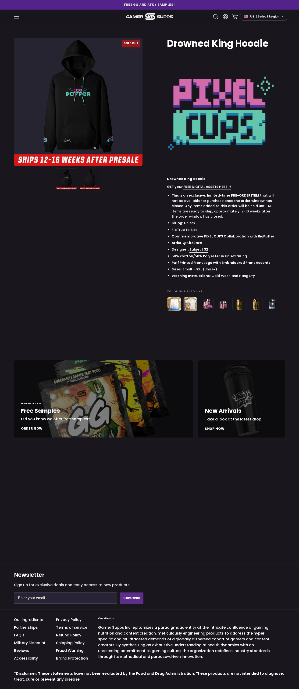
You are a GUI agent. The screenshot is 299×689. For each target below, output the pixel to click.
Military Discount (30, 643)
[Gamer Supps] (149, 16)
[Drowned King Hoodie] (66, 179)
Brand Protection (72, 658)
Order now (32, 429)
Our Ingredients (28, 619)
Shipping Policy (70, 643)
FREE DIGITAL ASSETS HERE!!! (207, 187)
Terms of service (71, 627)
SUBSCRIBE (131, 598)
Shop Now (214, 429)
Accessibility (26, 658)
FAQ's (19, 635)
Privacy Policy (69, 619)
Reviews (21, 650)
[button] (149, 5)
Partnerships (26, 627)
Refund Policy (68, 635)
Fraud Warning (70, 650)
